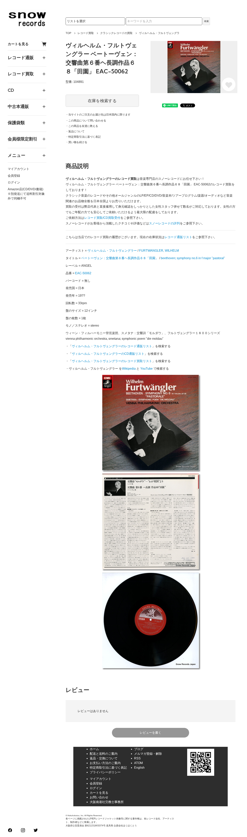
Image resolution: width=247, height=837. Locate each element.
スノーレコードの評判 (164, 223)
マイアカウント (18, 169)
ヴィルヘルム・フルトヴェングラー (112, 250)
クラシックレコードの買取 (116, 33)
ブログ (138, 749)
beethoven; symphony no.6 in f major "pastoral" (193, 258)
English (139, 767)
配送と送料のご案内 (104, 753)
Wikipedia (129, 368)
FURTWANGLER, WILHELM (159, 250)
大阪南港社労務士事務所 (107, 802)
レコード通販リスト (178, 237)
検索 (206, 21)
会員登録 (14, 175)
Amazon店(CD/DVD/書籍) (25, 189)
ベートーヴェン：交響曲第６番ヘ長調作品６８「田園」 (119, 258)
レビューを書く (150, 732)
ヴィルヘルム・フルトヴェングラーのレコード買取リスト (112, 361)
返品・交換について (104, 758)
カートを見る (18, 44)
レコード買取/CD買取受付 (102, 217)
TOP (68, 33)
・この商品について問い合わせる (86, 120)
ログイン (14, 182)
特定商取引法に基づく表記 (108, 767)
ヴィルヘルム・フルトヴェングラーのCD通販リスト (108, 353)
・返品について (75, 131)
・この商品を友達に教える (82, 125)
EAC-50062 (83, 273)
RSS (137, 758)
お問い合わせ (99, 797)
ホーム (94, 749)
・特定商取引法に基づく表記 (83, 136)
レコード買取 (86, 33)
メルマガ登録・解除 (148, 753)
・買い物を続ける (76, 142)
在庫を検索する (102, 100)
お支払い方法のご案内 (105, 763)
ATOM (138, 763)
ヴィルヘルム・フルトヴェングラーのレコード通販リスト (112, 346)
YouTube (146, 368)
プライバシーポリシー (105, 772)
